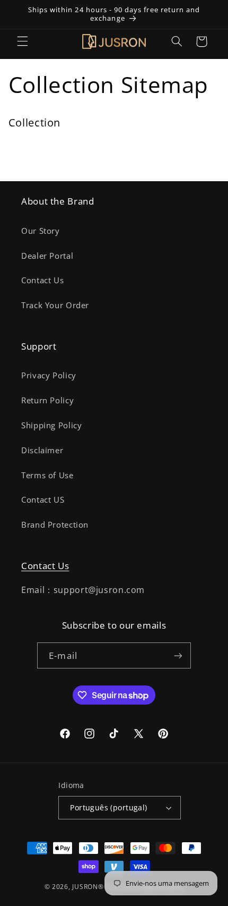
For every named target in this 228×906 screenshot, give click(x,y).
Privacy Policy (48, 375)
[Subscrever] (177, 655)
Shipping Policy (51, 425)
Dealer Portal (47, 255)
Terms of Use (47, 475)
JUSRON (36, 145)
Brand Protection (55, 524)
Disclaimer (42, 450)
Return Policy (47, 400)
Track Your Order (55, 305)
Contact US (42, 499)
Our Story (40, 230)
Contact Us (42, 280)
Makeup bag (151, 145)
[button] (22, 41)
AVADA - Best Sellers (63, 162)
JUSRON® (87, 887)
